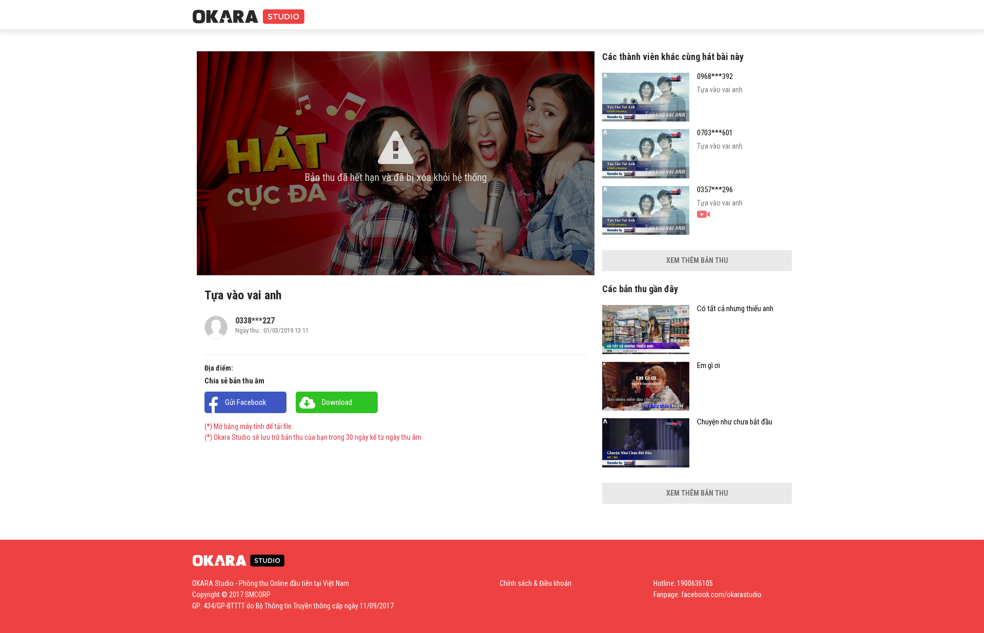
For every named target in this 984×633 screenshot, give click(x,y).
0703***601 (715, 133)
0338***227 (255, 320)
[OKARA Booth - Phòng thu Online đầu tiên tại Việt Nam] (248, 17)
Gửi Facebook (245, 402)
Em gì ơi (708, 366)
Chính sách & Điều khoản (535, 583)
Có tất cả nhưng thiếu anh (735, 309)
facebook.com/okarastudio (721, 594)
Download (337, 402)
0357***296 (715, 190)
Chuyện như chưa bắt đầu (734, 422)
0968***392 (715, 76)
